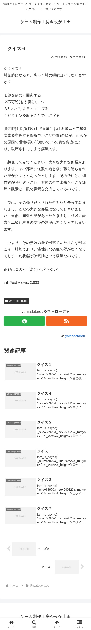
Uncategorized (18, 301)
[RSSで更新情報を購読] (66, 321)
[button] (82, 574)
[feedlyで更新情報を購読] (24, 321)
